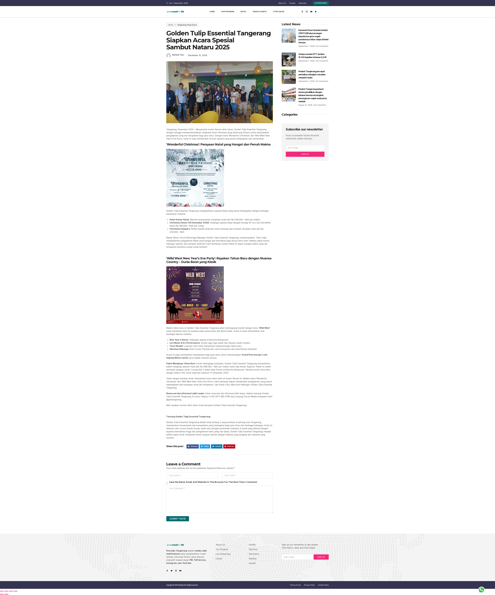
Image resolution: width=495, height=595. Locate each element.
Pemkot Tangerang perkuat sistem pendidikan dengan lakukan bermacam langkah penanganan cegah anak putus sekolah (312, 95)
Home (212, 11)
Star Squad (278, 11)
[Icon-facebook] (302, 11)
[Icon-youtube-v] (311, 11)
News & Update (260, 11)
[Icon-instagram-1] (307, 11)
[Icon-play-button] (316, 11)
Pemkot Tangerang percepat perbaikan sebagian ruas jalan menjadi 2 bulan (311, 74)
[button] (193, 446)
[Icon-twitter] (171, 571)
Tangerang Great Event (187, 25)
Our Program (227, 11)
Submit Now (178, 518)
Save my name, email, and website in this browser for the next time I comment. (213, 482)
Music (243, 11)
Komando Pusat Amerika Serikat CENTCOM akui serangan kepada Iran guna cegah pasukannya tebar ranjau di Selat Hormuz (313, 36)
